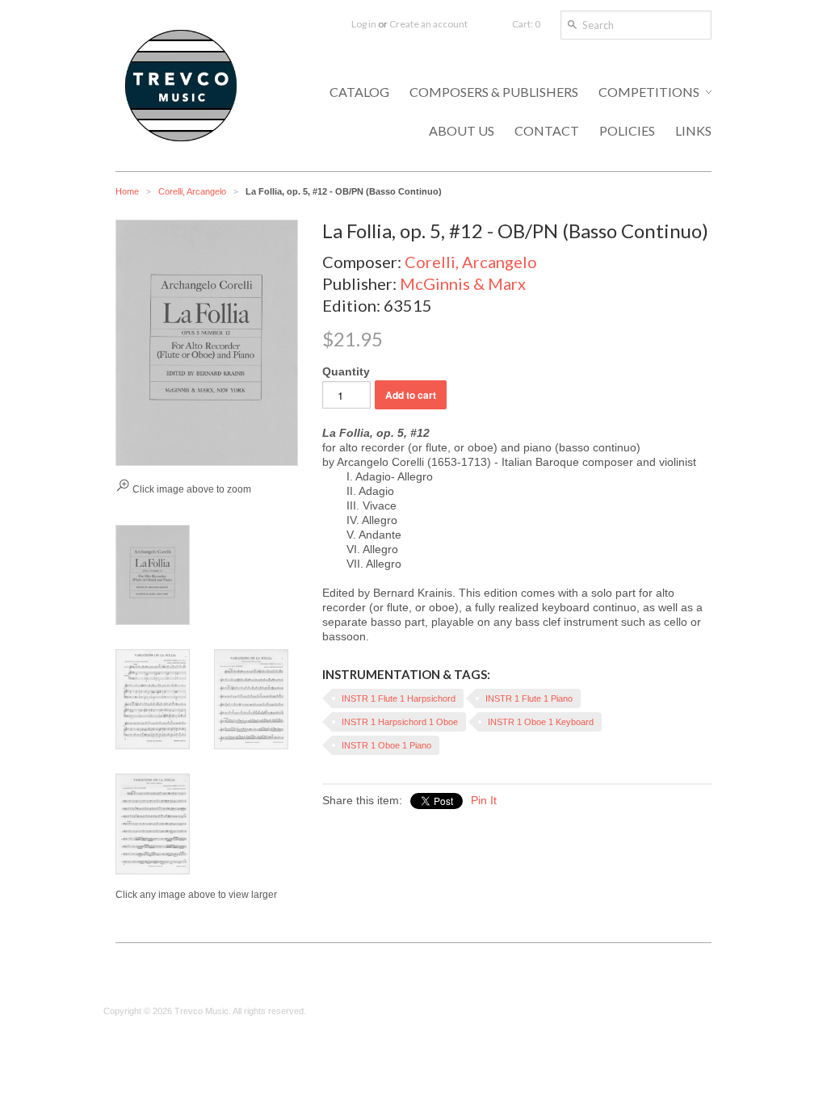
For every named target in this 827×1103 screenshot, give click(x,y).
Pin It (484, 800)
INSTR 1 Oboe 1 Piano (386, 745)
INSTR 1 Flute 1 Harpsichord (398, 698)
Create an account (428, 24)
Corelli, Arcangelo (192, 191)
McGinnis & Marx (463, 283)
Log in (363, 24)
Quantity (346, 371)
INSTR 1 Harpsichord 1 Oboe (400, 722)
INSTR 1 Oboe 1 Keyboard (541, 722)
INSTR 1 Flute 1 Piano (529, 698)
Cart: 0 (526, 24)
